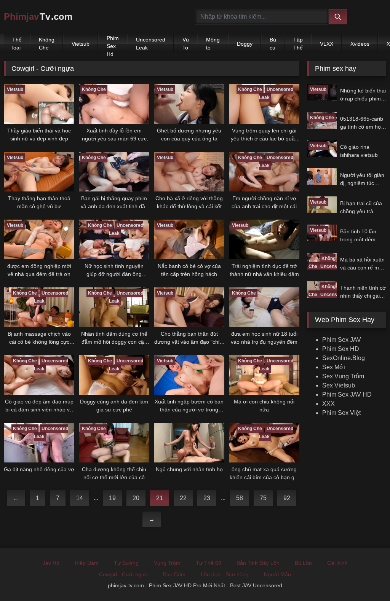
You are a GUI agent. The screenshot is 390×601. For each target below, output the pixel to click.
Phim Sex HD (340, 349)
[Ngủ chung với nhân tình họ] (189, 442)
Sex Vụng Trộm (343, 376)
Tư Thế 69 (208, 563)
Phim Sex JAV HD (347, 394)
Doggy (245, 44)
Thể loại (17, 44)
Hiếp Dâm (87, 563)
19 (112, 498)
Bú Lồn (303, 563)
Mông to (213, 44)
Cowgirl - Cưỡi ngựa (123, 574)
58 (239, 498)
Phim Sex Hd (113, 44)
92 (286, 498)
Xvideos (359, 44)
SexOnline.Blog (343, 358)
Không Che (46, 44)
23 (206, 498)
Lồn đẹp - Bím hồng (225, 574)
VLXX (326, 44)
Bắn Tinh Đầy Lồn (258, 563)
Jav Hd (51, 563)
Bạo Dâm (174, 574)
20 (136, 498)
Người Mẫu (277, 574)
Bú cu (273, 44)
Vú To (185, 44)
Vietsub (81, 44)
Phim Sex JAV (341, 339)
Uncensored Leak (150, 44)
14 (79, 498)
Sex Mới (333, 367)
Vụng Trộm (167, 563)
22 (183, 498)
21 (159, 498)
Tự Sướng (126, 563)
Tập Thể (298, 44)
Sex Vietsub (338, 385)
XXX (328, 403)
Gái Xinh (337, 563)
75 (263, 498)
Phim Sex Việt (341, 413)
